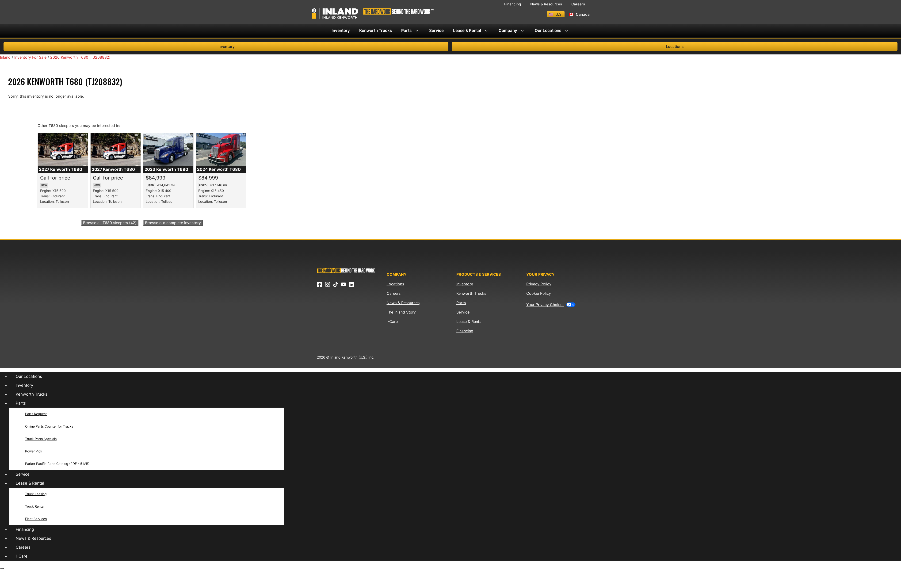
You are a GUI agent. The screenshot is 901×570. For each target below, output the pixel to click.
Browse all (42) (110, 222)
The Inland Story (401, 312)
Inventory (341, 30)
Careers (578, 4)
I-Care (392, 321)
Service (436, 30)
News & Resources (546, 4)
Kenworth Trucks (375, 30)
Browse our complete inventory (173, 222)
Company (508, 30)
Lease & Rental (467, 30)
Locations (675, 46)
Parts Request (36, 414)
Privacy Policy (538, 284)
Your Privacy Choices (545, 304)
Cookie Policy (538, 293)
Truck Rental (34, 506)
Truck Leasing (36, 494)
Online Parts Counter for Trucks (49, 426)
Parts (406, 30)
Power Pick (33, 451)
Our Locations (548, 30)
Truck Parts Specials (41, 439)
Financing (512, 4)
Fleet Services (36, 519)
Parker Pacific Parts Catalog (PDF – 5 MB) (57, 464)
